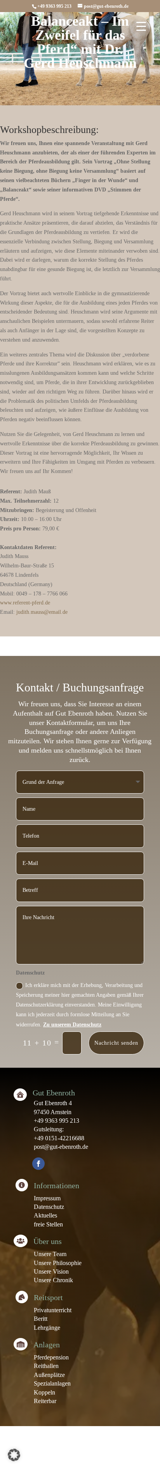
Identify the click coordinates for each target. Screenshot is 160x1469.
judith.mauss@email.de (42, 612)
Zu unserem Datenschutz (72, 1025)
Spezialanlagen (52, 1383)
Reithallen (46, 1366)
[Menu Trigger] (141, 26)
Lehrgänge (47, 1327)
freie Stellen (48, 1224)
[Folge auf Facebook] (38, 1163)
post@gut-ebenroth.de (61, 1146)
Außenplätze (49, 1375)
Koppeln (44, 1392)
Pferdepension (51, 1357)
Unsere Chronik (53, 1280)
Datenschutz (49, 1206)
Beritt (40, 1318)
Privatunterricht (52, 1310)
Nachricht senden (116, 1043)
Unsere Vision (51, 1271)
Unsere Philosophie (58, 1263)
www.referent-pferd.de (25, 603)
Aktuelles (45, 1215)
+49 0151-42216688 (59, 1138)
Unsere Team (50, 1254)
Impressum (47, 1198)
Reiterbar (45, 1401)
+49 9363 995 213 (56, 1120)
